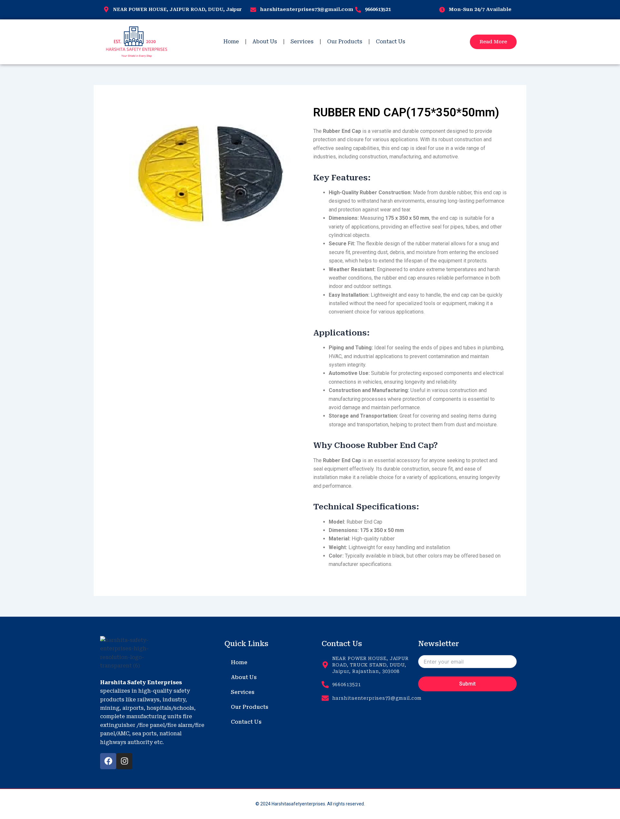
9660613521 (378, 9)
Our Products (344, 41)
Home (231, 41)
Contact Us (390, 41)
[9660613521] (358, 10)
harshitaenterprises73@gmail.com (306, 9)
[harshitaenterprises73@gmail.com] (253, 10)
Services (302, 41)
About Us (265, 41)
